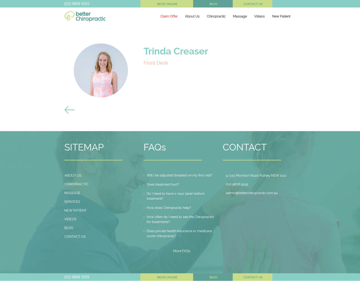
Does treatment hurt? (163, 184)
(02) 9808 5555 (76, 3)
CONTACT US (253, 4)
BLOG (213, 4)
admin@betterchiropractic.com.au (252, 193)
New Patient (281, 16)
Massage (240, 16)
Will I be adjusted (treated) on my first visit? (179, 175)
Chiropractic (216, 16)
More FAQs (181, 251)
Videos (259, 16)
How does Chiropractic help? (169, 208)
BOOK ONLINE (167, 4)
